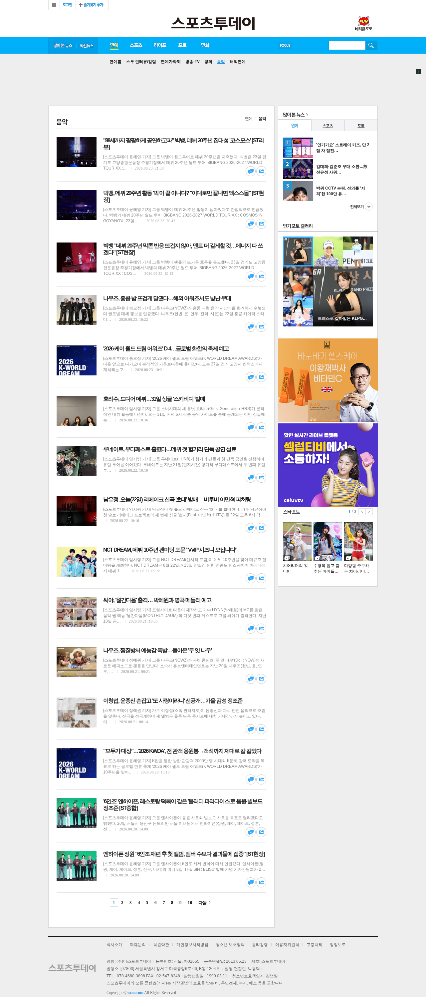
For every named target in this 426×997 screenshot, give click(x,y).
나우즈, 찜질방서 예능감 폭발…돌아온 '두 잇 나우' (157, 650)
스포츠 (136, 45)
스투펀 (363, 23)
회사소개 (114, 944)
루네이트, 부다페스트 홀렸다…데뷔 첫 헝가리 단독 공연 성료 (169, 449)
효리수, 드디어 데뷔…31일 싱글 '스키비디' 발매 (154, 399)
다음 (202, 902)
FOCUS (285, 45)
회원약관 (161, 944)
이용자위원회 (287, 944)
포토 (182, 45)
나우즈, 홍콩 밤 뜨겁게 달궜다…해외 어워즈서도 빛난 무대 (167, 298)
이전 (362, 511)
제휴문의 (138, 944)
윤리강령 (260, 944)
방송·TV (192, 61)
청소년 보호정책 (230, 944)
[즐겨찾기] (92, 5)
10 (190, 902)
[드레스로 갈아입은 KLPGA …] (343, 325)
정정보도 (338, 944)
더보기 (361, 207)
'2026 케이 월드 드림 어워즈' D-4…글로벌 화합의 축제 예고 (166, 348)
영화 (208, 61)
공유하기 (261, 171)
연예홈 (115, 61)
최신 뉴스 (87, 45)
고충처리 (314, 944)
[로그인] (68, 5)
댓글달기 (251, 171)
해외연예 (238, 61)
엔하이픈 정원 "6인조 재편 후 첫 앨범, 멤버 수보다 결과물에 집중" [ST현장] (184, 854)
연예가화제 (171, 61)
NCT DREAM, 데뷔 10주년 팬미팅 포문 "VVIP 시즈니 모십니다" (170, 550)
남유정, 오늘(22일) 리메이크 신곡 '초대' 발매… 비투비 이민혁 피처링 (177, 499)
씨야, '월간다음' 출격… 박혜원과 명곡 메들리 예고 (157, 600)
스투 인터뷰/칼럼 (141, 61)
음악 (221, 61)
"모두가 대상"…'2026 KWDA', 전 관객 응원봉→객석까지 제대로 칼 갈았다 (182, 751)
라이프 (160, 45)
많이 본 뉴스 (62, 45)
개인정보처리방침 (192, 944)
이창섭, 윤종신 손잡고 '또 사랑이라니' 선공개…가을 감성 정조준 (172, 701)
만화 (205, 45)
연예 (114, 45)
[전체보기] (54, 5)
